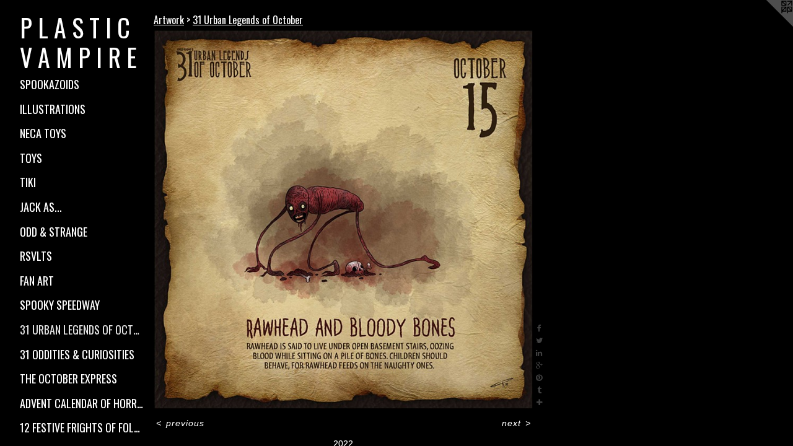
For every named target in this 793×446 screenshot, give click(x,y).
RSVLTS (36, 256)
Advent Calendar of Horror (82, 403)
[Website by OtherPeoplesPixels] (768, 25)
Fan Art (37, 281)
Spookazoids (49, 84)
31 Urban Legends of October (82, 329)
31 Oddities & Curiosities (77, 354)
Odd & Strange (53, 232)
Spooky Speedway (60, 305)
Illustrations (52, 109)
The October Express (68, 378)
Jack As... (41, 207)
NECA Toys (43, 133)
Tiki (28, 182)
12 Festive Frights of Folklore (82, 427)
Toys (31, 158)
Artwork (169, 19)
